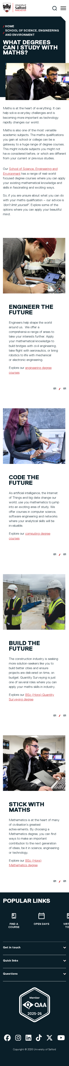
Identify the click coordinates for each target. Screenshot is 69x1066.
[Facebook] (7, 1038)
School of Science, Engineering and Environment (32, 32)
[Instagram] (18, 1038)
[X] (49, 1038)
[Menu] (63, 8)
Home (9, 26)
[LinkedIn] (28, 1038)
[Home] (14, 11)
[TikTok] (39, 1038)
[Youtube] (61, 1038)
